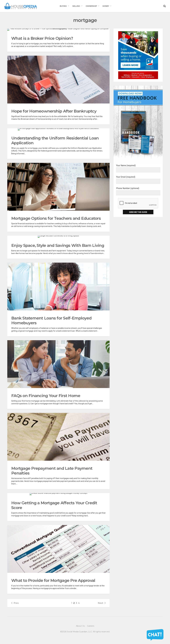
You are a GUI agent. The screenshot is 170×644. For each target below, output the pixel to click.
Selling (76, 6)
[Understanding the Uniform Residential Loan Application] (58, 129)
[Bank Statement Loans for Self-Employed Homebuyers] (58, 286)
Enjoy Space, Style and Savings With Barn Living (57, 245)
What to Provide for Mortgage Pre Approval (53, 580)
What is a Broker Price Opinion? (42, 38)
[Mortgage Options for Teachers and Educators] (58, 187)
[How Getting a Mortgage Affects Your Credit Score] (58, 494)
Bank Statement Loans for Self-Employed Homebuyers (51, 320)
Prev (16, 603)
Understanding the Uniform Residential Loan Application (55, 140)
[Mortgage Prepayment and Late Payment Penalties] (58, 437)
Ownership (91, 6)
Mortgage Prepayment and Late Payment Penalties (51, 471)
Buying (63, 6)
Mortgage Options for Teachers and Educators (56, 218)
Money (106, 6)
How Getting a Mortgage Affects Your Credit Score (54, 505)
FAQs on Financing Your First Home (45, 395)
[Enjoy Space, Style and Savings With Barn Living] (58, 237)
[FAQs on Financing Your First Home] (58, 364)
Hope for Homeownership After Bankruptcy (53, 111)
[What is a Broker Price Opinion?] (58, 30)
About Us (80, 626)
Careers (90, 626)
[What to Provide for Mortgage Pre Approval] (58, 549)
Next (100, 603)
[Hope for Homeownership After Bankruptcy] (58, 79)
